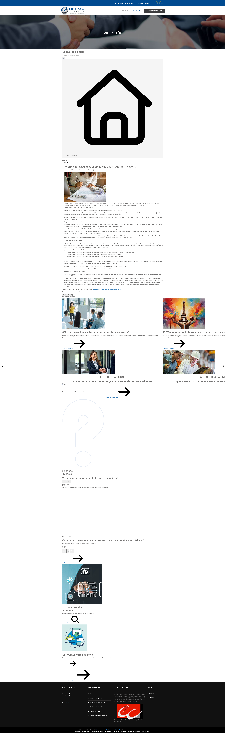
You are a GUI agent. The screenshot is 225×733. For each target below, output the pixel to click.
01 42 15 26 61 (150, 3)
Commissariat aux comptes (98, 716)
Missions (125, 11)
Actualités (136, 11)
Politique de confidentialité (113, 730)
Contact (151, 697)
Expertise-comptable (96, 694)
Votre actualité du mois (70, 681)
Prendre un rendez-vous (155, 10)
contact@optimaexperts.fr (71, 703)
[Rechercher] (63, 58)
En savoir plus (145, 731)
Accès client (129, 3)
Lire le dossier (67, 623)
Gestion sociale (95, 711)
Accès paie (140, 3)
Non (69, 482)
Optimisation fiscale (96, 707)
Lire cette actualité (69, 348)
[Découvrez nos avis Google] (159, 2)
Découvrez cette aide (112, 397)
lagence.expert (142, 730)
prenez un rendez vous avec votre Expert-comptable (107, 289)
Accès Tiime (119, 3)
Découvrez (67, 666)
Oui (64, 482)
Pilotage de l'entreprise (97, 702)
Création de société (96, 698)
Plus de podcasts (68, 562)
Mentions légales (101, 730)
